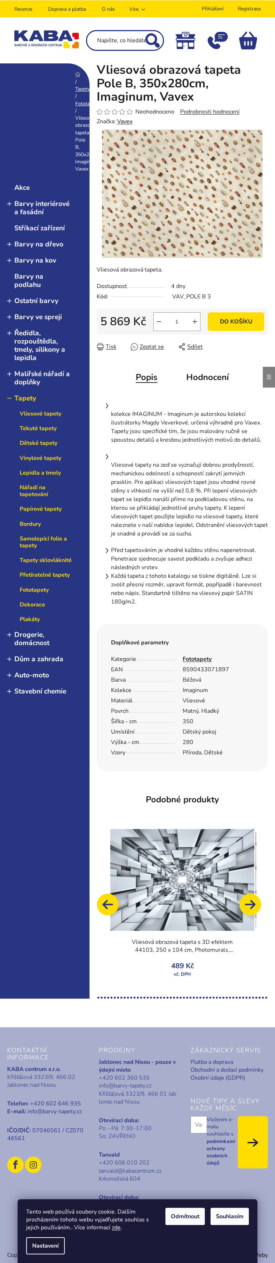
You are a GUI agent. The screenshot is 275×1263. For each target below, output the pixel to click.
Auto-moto (31, 675)
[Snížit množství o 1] (159, 322)
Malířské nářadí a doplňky (42, 378)
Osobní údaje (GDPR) (217, 1078)
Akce (22, 187)
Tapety (25, 398)
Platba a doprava (211, 1062)
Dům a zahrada (38, 659)
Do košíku (236, 322)
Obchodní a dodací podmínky (227, 1070)
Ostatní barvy (36, 301)
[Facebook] (15, 1165)
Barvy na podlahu (28, 280)
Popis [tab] (147, 377)
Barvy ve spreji (38, 317)
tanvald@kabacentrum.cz (130, 1171)
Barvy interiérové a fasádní (41, 208)
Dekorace (32, 605)
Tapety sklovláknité (46, 560)
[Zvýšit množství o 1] (194, 322)
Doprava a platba (67, 9)
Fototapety (34, 590)
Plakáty (30, 619)
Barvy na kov (35, 260)
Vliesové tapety (40, 414)
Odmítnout (185, 1216)
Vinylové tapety (40, 458)
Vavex (124, 121)
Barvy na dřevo (38, 244)
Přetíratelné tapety (45, 575)
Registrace (249, 8)
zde (116, 1227)
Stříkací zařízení (39, 228)
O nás (108, 9)
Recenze (23, 9)
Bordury (30, 524)
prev (111, 908)
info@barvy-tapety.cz (55, 1111)
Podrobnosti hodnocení (210, 112)
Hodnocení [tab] (207, 377)
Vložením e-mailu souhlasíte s (221, 1141)
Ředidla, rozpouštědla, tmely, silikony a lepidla (39, 345)
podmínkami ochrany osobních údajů (221, 1152)
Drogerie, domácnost (31, 639)
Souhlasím (229, 1216)
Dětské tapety (38, 443)
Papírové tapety (41, 509)
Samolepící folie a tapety (43, 542)
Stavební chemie (40, 691)
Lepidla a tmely (40, 473)
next (253, 908)
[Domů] (77, 74)
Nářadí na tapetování (34, 491)
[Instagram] (33, 1165)
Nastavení (45, 1246)
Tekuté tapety (38, 428)
